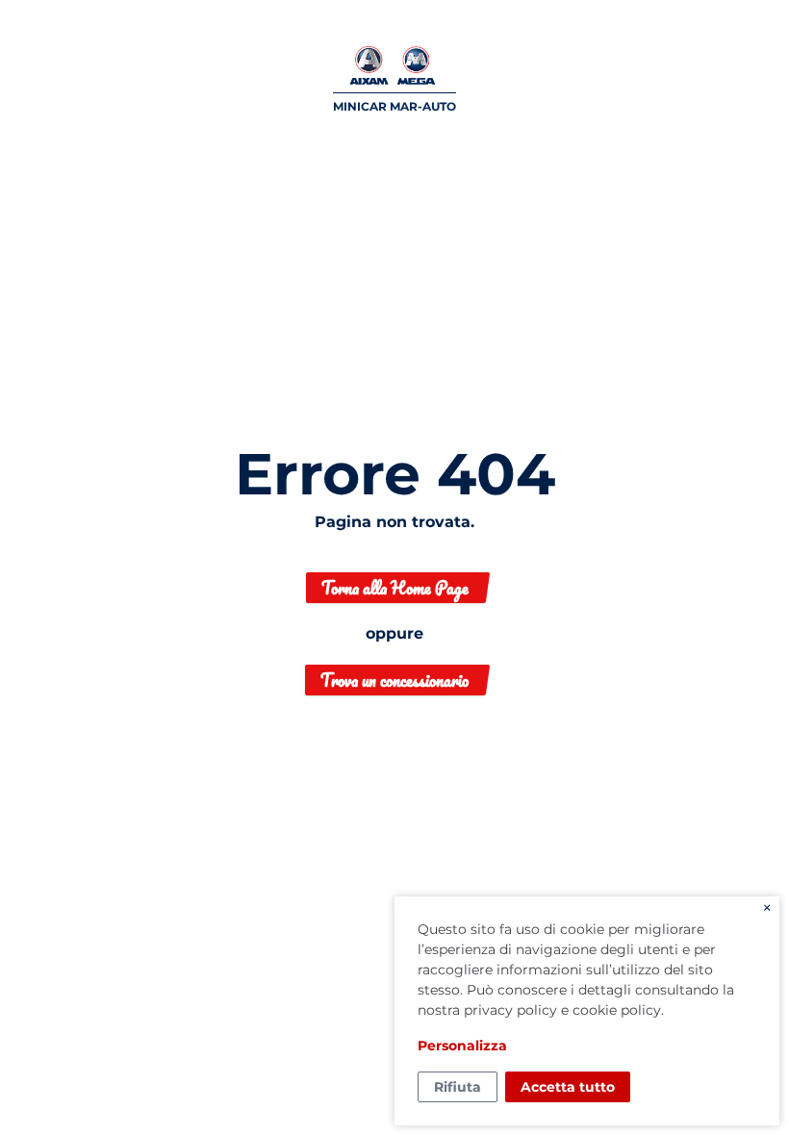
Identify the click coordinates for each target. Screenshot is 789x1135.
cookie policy (617, 1010)
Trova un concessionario (394, 680)
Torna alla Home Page (395, 587)
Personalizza (462, 1045)
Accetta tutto (568, 1087)
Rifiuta (457, 1087)
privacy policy (510, 1010)
